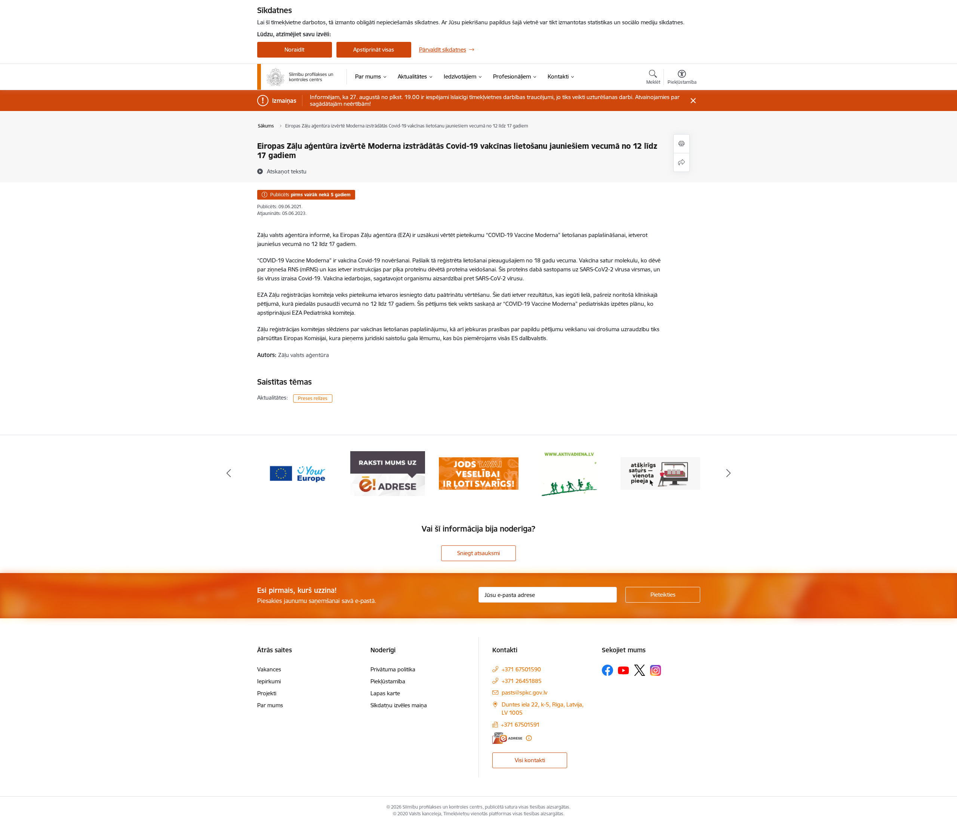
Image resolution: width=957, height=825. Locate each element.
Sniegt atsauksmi (478, 553)
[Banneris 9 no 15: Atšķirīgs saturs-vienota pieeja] (660, 473)
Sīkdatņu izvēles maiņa (398, 705)
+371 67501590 (521, 669)
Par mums (270, 705)
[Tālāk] (728, 474)
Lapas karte (385, 693)
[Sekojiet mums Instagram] (655, 670)
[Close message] (692, 100)
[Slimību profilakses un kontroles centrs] (300, 77)
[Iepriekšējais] (229, 474)
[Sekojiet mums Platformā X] (639, 670)
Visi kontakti (530, 760)
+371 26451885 (522, 680)
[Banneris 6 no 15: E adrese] (387, 473)
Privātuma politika (392, 669)
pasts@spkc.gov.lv (524, 692)
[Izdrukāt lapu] (681, 144)
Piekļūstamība (387, 681)
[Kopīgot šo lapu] (681, 162)
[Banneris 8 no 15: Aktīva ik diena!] (569, 473)
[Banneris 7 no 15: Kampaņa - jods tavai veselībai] (478, 473)
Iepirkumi (269, 681)
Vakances (269, 669)
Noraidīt (294, 49)
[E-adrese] (507, 738)
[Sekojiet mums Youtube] (623, 669)
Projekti (266, 693)
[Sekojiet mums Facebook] (607, 670)
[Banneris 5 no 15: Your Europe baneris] (297, 473)
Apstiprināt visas (373, 49)
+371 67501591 (520, 724)
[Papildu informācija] (529, 738)
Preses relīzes (312, 398)
